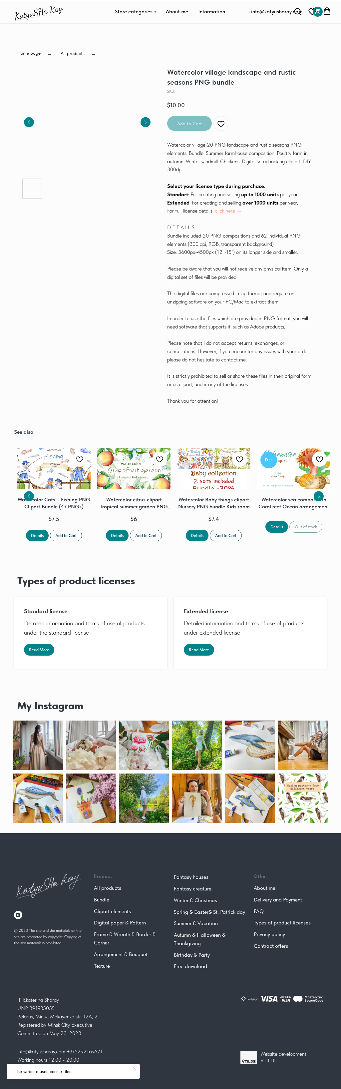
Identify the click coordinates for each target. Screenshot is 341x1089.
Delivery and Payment (278, 899)
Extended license (206, 611)
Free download (190, 966)
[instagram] (18, 915)
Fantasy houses (191, 877)
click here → (228, 211)
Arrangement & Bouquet (121, 954)
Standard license (46, 611)
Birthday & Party (192, 955)
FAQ (259, 911)
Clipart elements (112, 911)
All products (107, 888)
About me (264, 888)
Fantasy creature (192, 888)
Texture (102, 966)
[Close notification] (135, 1068)
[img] (318, 12)
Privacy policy (269, 934)
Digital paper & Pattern (120, 922)
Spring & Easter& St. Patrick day (209, 912)
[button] (312, 11)
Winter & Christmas (195, 900)
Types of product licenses (282, 922)
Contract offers (271, 946)
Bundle (101, 899)
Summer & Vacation (196, 923)
